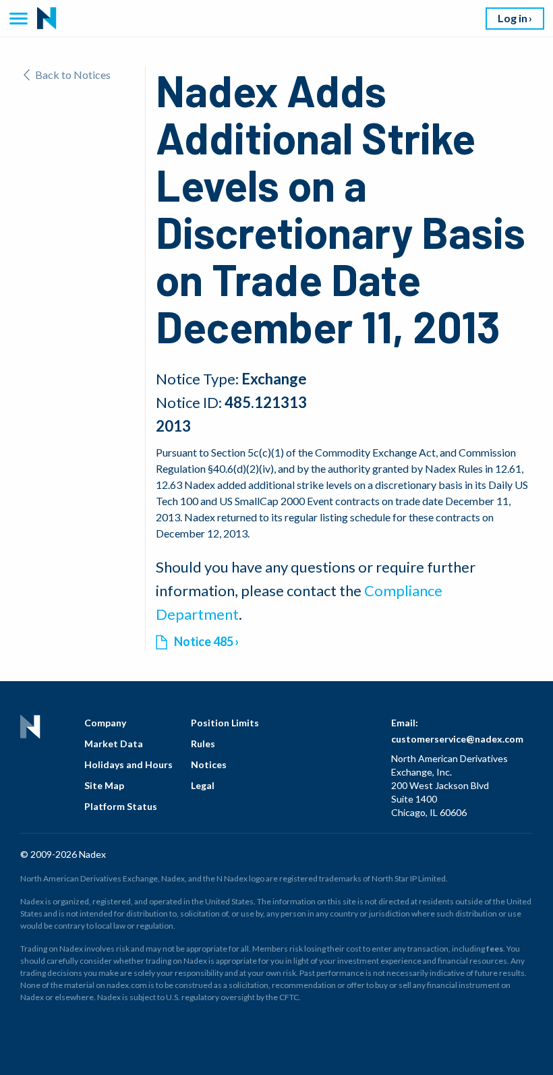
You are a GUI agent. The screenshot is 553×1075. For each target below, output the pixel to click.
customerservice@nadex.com (457, 739)
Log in (512, 17)
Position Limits (225, 722)
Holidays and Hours (128, 764)
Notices (209, 764)
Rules (203, 743)
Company (105, 722)
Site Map (104, 785)
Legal (202, 785)
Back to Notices (73, 74)
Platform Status (120, 806)
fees (494, 948)
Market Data (113, 743)
